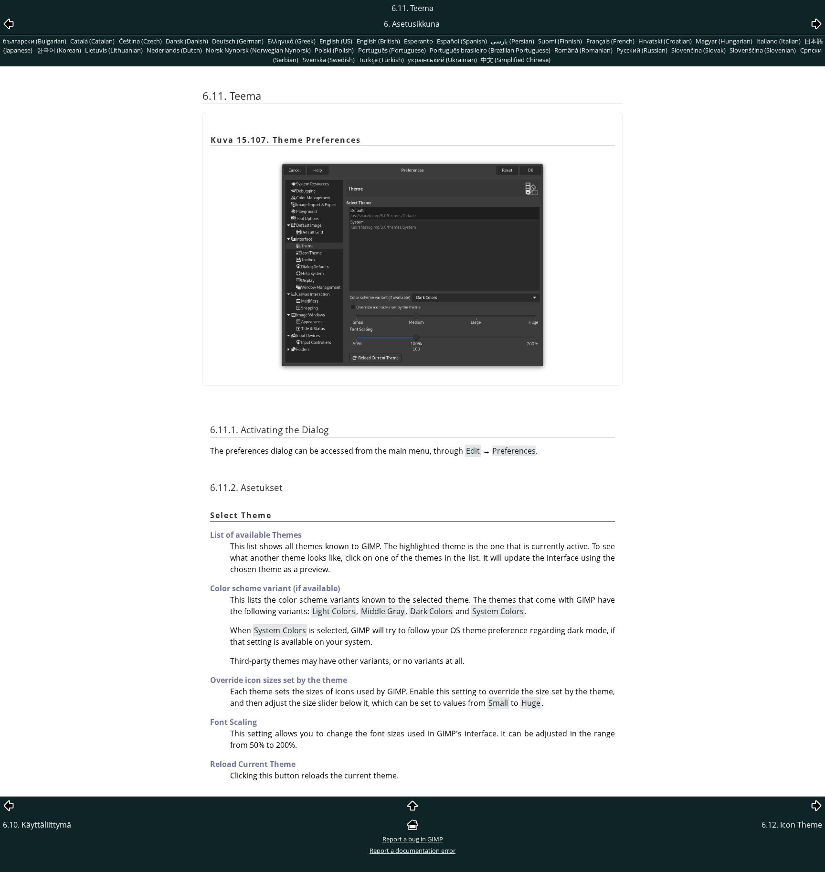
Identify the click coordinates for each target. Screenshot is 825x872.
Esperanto (418, 41)
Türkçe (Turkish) (381, 59)
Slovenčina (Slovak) (698, 50)
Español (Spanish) (462, 41)
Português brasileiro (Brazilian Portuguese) (490, 50)
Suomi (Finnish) (560, 41)
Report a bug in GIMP (412, 839)
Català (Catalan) (92, 41)
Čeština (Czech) (140, 41)
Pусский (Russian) (641, 50)
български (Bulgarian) (34, 41)
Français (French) (610, 41)
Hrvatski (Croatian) (665, 41)
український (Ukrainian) (442, 59)
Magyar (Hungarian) (724, 41)
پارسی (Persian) (512, 41)
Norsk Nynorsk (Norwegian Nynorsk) (258, 50)
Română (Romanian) (583, 50)
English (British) (378, 41)
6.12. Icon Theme (792, 824)
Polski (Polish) (334, 50)
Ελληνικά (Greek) (291, 41)
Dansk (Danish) (187, 41)
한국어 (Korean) (59, 50)
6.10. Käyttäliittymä (37, 824)
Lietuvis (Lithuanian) (114, 50)
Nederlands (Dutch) (174, 50)
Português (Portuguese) (392, 50)
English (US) (335, 41)
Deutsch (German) (238, 41)
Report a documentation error (412, 850)
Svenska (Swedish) (329, 59)
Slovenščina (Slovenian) (763, 50)
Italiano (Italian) (778, 41)
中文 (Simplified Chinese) (515, 59)
